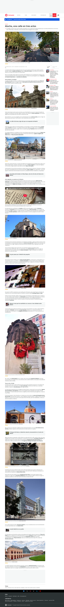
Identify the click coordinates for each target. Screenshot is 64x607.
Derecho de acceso (33, 600)
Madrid (6, 24)
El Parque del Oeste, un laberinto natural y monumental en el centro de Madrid (7, 433)
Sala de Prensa (7, 600)
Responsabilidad (13, 600)
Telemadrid (10, 596)
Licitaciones (46, 600)
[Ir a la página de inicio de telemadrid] (9, 15)
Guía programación (23, 596)
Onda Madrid (33, 15)
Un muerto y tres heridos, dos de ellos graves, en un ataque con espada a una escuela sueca (47, 99)
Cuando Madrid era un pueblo (7, 530)
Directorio (23, 600)
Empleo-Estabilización (40, 600)
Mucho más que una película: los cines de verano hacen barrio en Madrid (47, 107)
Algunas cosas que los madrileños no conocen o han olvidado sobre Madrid (7, 304)
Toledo (51, 91)
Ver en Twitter (27, 591)
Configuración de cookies (29, 601)
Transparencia (19, 600)
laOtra (18, 596)
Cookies (23, 601)
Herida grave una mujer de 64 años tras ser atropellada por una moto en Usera (47, 80)
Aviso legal (19, 601)
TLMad (26, 15)
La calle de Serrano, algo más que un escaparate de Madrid (7, 122)
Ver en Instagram (30, 591)
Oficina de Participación (9, 601)
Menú (58, 15)
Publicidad (27, 600)
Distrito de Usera (53, 79)
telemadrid (8, 605)
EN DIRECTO (9, 19)
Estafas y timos (53, 85)
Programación (43, 15)
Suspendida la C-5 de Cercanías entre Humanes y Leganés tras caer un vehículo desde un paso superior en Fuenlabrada (47, 71)
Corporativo (8, 598)
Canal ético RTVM (51, 600)
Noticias (18, 15)
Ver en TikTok (34, 591)
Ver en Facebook (24, 591)
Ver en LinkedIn (37, 591)
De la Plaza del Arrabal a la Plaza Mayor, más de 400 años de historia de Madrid (7, 175)
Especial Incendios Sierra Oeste (20, 19)
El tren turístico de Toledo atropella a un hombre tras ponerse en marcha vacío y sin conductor (47, 92)
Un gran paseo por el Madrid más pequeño (7, 255)
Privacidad (15, 601)
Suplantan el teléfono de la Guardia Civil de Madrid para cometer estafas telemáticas (47, 86)
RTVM (6, 594)
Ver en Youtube (40, 591)
